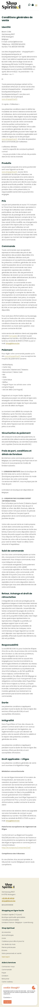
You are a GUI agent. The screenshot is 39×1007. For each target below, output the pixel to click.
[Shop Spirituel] (11, 5)
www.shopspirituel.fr (9, 99)
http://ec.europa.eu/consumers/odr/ (16, 848)
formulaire (13, 336)
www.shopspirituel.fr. (10, 139)
